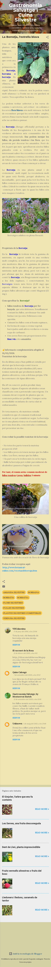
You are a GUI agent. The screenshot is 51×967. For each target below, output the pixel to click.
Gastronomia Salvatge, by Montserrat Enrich (25, 695)
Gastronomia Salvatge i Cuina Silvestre (25, 12)
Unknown (17, 723)
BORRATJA (8, 597)
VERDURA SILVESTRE (14, 618)
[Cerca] (47, 5)
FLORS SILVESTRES (13, 602)
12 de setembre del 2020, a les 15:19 (27, 699)
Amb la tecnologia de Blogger (27, 953)
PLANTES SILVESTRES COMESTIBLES (22, 613)
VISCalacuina (19, 628)
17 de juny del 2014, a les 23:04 (25, 631)
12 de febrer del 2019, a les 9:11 (25, 653)
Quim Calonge (20, 672)
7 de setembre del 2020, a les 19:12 (27, 675)
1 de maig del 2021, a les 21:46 (34, 724)
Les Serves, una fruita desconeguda (21, 823)
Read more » (42, 809)
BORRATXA (23, 597)
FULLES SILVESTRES (13, 608)
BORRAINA (33, 592)
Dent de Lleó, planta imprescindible (21, 847)
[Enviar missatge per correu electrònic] (3, 587)
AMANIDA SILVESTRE (14, 592)
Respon (16, 645)
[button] (47, 37)
